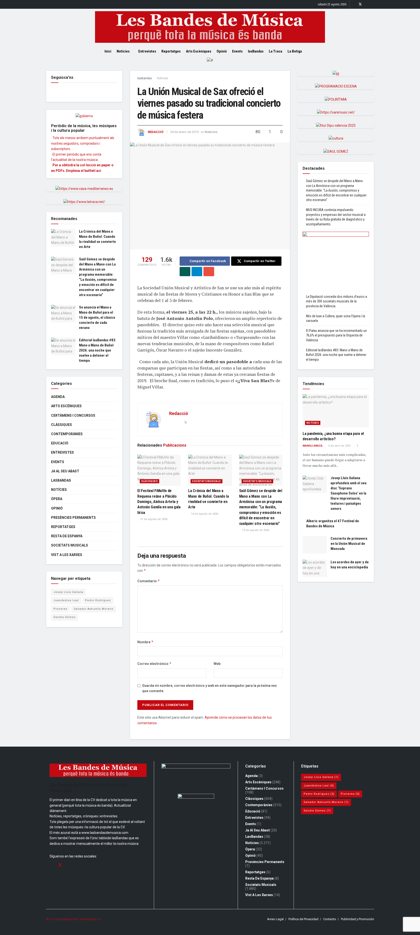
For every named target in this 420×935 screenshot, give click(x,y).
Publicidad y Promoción (357, 919)
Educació (59, 443)
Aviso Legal (275, 919)
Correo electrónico (154, 663)
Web (217, 664)
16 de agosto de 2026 (204, 513)
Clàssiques (149, 481)
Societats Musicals (206, 481)
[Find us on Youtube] (372, 4)
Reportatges (171, 51)
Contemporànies (67, 434)
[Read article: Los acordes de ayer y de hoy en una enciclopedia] (315, 568)
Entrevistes (147, 51)
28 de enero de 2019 (184, 132)
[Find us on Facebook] (353, 4)
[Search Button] (314, 51)
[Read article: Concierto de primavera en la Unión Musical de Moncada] (315, 545)
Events (237, 51)
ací (98, 171)
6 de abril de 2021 (339, 445)
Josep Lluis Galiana (68, 592)
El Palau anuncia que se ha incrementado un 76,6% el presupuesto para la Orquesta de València (336, 335)
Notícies (123, 51)
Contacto (329, 919)
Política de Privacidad (303, 919)
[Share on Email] (208, 271)
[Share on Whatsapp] (185, 271)
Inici (108, 51)
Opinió (222, 51)
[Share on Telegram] (197, 271)
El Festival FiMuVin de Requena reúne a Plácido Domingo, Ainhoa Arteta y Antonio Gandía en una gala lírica (159, 501)
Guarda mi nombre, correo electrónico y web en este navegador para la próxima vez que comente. (209, 688)
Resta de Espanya (66, 536)
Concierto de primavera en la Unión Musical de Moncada (349, 543)
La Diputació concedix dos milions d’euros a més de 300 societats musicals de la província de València (336, 301)
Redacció (155, 132)
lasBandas (255, 51)
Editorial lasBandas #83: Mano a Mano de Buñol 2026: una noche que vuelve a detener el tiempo (97, 350)
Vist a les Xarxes (66, 555)
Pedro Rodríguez (98, 600)
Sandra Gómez (64, 617)
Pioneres (60, 608)
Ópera (56, 499)
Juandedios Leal (66, 600)
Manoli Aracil (313, 445)
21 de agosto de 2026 (153, 519)
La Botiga (295, 51)
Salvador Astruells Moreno (94, 608)
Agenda (58, 397)
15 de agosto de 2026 (255, 530)
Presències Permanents (73, 518)
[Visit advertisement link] (210, 64)
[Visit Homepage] (210, 27)
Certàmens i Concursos (73, 415)
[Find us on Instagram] (366, 4)
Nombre (145, 642)
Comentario (148, 581)
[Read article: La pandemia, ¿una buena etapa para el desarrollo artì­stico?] (336, 410)
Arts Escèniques (198, 51)
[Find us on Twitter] (360, 4)
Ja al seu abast (65, 471)
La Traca (275, 51)
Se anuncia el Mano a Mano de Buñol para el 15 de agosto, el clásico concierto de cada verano (97, 317)
